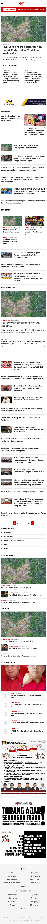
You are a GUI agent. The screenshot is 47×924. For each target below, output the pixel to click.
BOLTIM (13, 729)
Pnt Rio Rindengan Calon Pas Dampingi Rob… (26, 696)
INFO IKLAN (34, 883)
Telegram (36, 905)
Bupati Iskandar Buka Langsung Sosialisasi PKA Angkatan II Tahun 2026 (29, 470)
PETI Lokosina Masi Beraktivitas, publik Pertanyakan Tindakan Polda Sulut (22, 50)
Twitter (36, 895)
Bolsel (7, 548)
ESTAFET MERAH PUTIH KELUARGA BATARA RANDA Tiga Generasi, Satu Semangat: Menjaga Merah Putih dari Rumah (28, 365)
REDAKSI (12, 873)
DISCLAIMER (12, 876)
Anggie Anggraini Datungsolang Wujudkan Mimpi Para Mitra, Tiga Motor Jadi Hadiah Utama (10, 131)
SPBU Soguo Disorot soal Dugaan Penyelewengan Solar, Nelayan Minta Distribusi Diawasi (28, 255)
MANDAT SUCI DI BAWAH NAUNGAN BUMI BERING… (34, 355)
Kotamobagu (9, 536)
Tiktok (13, 905)
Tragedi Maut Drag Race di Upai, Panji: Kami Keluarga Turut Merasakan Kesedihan (28, 388)
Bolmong (7, 532)
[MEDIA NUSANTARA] (23, 3)
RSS (25, 909)
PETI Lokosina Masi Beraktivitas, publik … (12, 231)
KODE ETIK (34, 873)
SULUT (10, 228)
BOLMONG (14, 702)
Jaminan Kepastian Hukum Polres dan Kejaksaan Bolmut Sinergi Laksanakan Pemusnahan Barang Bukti (22, 169)
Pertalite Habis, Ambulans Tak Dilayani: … (34, 232)
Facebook (13, 895)
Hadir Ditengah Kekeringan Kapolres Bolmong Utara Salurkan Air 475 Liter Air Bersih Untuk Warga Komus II (22, 377)
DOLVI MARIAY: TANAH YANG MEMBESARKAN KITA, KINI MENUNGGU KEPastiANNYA (28, 429)
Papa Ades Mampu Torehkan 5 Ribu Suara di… (27, 705)
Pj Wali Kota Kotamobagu (14, 540)
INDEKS (23, 886)
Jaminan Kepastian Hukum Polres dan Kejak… (10, 241)
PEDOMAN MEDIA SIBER (12, 883)
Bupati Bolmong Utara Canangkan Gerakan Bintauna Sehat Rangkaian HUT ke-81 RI (21, 409)
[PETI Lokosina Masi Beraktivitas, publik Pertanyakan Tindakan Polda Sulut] (23, 29)
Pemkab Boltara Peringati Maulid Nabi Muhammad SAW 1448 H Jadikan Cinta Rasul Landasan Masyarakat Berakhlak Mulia (12, 77)
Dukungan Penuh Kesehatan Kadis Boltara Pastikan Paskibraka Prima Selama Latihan (21, 440)
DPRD (6, 544)
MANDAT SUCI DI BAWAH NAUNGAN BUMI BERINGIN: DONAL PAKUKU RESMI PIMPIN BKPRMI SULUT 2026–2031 (34, 88)
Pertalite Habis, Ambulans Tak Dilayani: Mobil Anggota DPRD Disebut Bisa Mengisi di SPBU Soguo (29, 158)
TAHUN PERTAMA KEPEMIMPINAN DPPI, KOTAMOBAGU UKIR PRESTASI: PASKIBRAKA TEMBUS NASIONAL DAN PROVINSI (29, 277)
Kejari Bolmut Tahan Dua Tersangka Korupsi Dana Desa (22, 492)
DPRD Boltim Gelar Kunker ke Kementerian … (27, 732)
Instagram (13, 898)
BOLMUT (5, 237)
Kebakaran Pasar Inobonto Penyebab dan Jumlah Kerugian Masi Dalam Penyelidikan (20, 449)
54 (29, 523)
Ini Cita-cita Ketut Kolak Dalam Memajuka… (27, 722)
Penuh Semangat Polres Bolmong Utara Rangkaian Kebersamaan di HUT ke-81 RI (20, 265)
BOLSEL (5, 228)
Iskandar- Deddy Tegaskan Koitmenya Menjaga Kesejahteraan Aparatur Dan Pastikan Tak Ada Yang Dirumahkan (29, 482)
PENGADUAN (34, 879)
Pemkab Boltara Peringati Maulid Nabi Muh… (11, 343)
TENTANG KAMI (34, 876)
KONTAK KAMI (12, 879)
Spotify (36, 902)
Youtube (13, 902)
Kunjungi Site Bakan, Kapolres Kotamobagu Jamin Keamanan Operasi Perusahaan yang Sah (29, 460)
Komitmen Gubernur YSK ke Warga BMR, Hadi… (26, 714)
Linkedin (35, 898)
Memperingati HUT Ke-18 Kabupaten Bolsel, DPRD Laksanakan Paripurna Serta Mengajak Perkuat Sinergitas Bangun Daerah (28, 502)
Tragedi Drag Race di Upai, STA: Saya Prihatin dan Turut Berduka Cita (28, 399)
